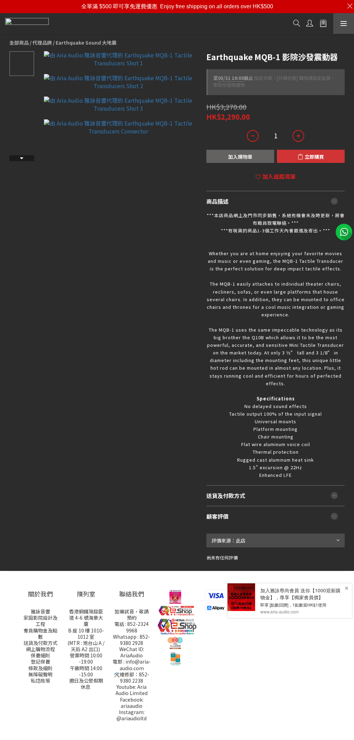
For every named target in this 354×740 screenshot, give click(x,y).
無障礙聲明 (40, 674)
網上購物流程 (40, 649)
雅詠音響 (40, 611)
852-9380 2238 (134, 677)
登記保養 (40, 661)
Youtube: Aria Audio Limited (131, 689)
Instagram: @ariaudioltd (132, 715)
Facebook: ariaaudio (131, 702)
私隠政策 (40, 680)
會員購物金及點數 (40, 633)
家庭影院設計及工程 (40, 620)
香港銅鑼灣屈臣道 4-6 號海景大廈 (86, 617)
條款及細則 (40, 668)
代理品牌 (42, 42)
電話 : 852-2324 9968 (131, 626)
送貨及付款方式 (40, 642)
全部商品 (19, 42)
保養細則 (40, 655)
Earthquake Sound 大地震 (86, 42)
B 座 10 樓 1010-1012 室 (86, 633)
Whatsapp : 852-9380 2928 (131, 639)
